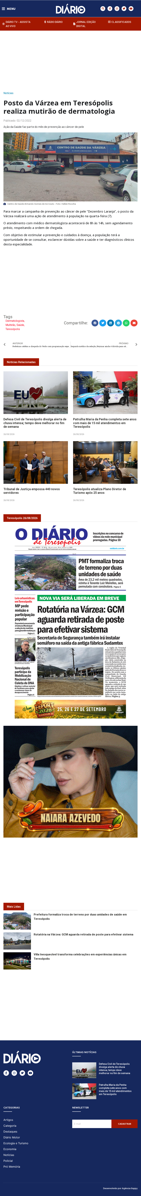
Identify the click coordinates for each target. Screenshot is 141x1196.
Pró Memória (11, 1166)
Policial (8, 1160)
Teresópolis (13, 329)
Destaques (10, 1131)
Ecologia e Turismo (15, 1143)
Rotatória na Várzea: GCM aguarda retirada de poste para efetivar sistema (83, 934)
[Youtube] (131, 8)
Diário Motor (11, 1137)
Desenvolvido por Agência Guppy (120, 1188)
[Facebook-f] (109, 8)
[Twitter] (124, 8)
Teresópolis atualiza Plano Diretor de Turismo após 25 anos (99, 491)
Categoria (9, 1125)
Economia (9, 1149)
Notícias (8, 93)
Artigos (8, 1120)
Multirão (10, 325)
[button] (102, 8)
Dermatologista (15, 320)
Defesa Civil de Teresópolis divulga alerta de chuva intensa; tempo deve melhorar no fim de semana (34, 422)
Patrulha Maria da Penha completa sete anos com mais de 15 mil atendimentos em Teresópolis (105, 422)
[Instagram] (117, 8)
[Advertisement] (72, 60)
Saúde (20, 325)
